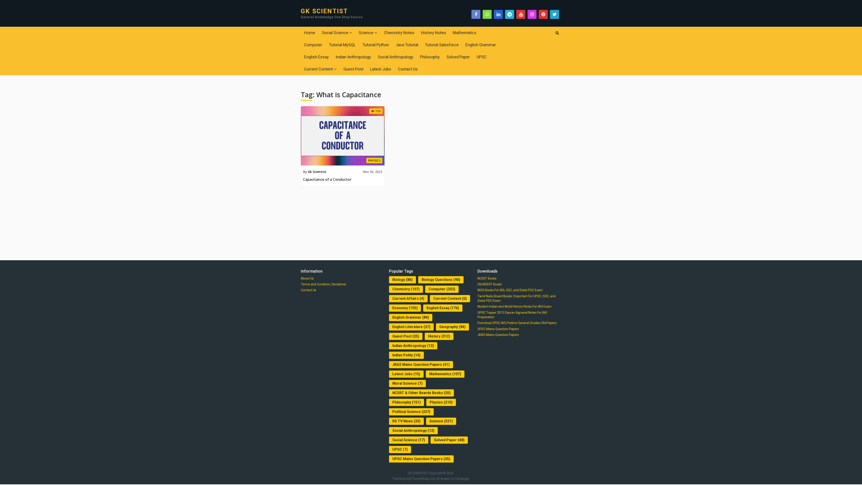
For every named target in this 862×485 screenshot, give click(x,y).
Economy (405, 308)
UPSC (482, 57)
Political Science (411, 412)
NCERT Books (487, 278)
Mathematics (464, 32)
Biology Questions (441, 280)
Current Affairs (408, 298)
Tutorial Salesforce (442, 44)
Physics (441, 402)
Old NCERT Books (489, 284)
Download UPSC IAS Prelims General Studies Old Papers (517, 323)
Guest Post (353, 69)
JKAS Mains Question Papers (421, 364)
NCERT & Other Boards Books (421, 393)
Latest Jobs (380, 69)
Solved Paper (458, 57)
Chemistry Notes (399, 32)
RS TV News (406, 421)
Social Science (335, 32)
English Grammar (480, 44)
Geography (452, 327)
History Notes (433, 32)
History (439, 336)
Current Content (318, 69)
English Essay (316, 57)
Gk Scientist (317, 172)
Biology (402, 280)
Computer (313, 44)
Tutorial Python (375, 44)
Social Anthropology (395, 57)
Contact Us (408, 69)
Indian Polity (406, 355)
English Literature (411, 327)
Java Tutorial (407, 44)
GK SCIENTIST (324, 11)
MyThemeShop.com (421, 479)
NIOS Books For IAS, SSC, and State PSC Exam (510, 290)
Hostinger (462, 479)
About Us (307, 278)
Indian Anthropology (353, 57)
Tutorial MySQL (342, 44)
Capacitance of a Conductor (327, 179)
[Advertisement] (431, 222)
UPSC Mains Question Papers (421, 459)
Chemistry (406, 289)
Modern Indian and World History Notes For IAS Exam (514, 306)
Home (309, 32)
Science (366, 32)
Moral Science (407, 383)
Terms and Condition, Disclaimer (323, 284)
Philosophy (430, 57)
